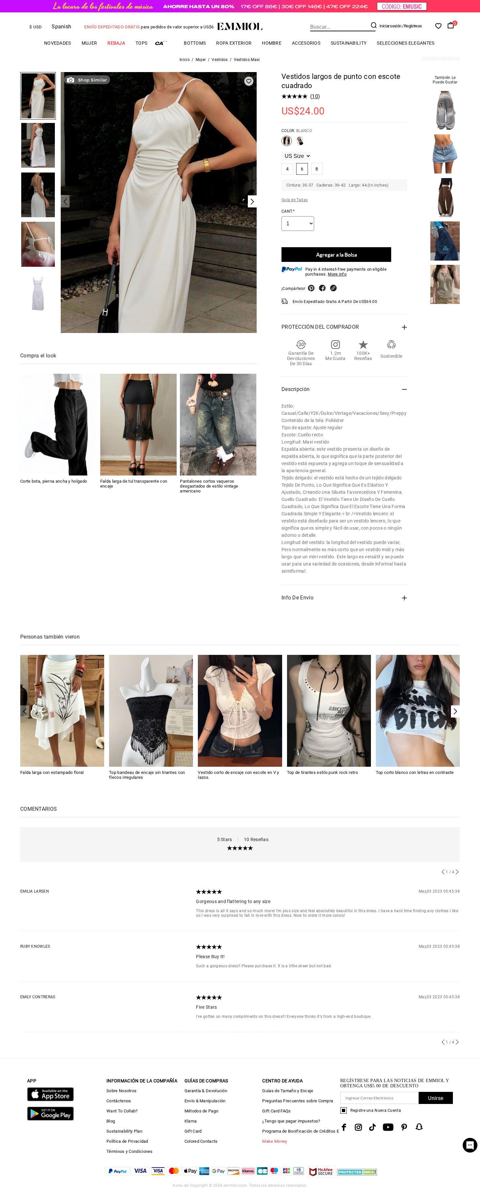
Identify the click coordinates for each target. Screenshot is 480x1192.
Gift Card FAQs (276, 1111)
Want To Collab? (122, 1111)
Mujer (89, 43)
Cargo (165, 43)
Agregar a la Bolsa (336, 254)
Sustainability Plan (124, 1131)
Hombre (271, 43)
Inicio (185, 59)
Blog (110, 1121)
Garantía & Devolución (205, 1090)
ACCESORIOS (306, 43)
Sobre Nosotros (121, 1090)
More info (337, 274)
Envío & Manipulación (205, 1100)
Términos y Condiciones (129, 1151)
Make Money (274, 1141)
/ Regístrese (412, 25)
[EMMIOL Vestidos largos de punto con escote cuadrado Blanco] (286, 143)
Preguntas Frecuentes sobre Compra (297, 1100)
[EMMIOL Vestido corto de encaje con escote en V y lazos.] (240, 710)
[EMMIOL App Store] (50, 1099)
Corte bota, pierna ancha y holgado (53, 481)
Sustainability (348, 43)
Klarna (190, 1121)
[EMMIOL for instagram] (358, 1127)
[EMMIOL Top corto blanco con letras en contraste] (418, 710)
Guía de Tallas (294, 200)
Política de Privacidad (127, 1141)
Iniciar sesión (390, 25)
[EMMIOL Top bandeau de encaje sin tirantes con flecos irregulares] (151, 710)
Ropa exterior (233, 43)
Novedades (57, 43)
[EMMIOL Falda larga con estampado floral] (62, 710)
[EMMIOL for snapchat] (419, 1127)
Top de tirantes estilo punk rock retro (322, 772)
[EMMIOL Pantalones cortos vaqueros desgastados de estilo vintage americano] (218, 424)
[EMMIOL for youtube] (388, 1127)
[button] (455, 711)
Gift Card (193, 1131)
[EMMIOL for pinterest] (404, 1127)
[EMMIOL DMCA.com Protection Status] (357, 1176)
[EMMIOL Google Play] (50, 1119)
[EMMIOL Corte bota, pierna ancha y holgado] (58, 424)
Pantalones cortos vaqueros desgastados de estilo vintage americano (209, 486)
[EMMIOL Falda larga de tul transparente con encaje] (138, 424)
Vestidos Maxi (247, 59)
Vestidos (220, 59)
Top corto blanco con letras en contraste (415, 772)
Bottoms (195, 43)
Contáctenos (118, 1100)
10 (315, 96)
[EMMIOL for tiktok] (372, 1127)
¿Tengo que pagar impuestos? (291, 1121)
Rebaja (116, 43)
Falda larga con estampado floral (52, 772)
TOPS (141, 43)
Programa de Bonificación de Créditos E (300, 1131)
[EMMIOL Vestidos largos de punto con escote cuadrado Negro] (300, 143)
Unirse (435, 1098)
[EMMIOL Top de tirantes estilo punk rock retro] (329, 710)
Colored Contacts (201, 1141)
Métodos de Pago (201, 1111)
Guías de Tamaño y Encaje (287, 1090)
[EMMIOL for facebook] (343, 1127)
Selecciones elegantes (405, 43)
